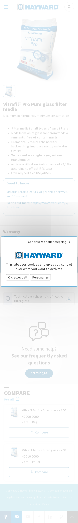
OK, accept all (17, 277)
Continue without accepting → (49, 241)
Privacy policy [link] (61, 277)
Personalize (40, 277)
